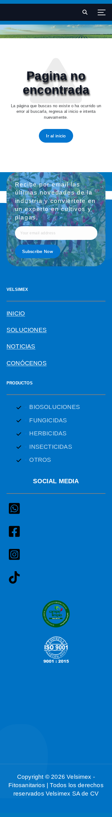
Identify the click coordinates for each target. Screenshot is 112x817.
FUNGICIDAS (48, 420)
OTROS (40, 460)
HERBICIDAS (48, 433)
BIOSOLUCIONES (54, 407)
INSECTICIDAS (50, 446)
